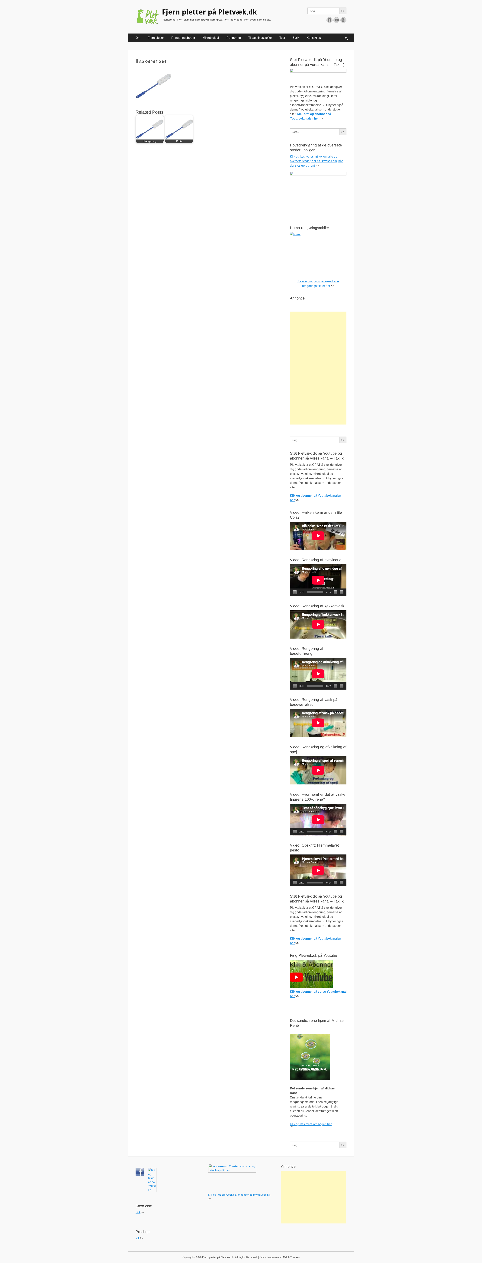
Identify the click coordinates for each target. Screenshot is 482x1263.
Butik (295, 37)
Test (282, 37)
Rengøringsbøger (183, 37)
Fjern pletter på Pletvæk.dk (209, 12)
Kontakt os (314, 37)
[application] (318, 580)
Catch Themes (291, 1257)
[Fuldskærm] (341, 592)
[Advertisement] (318, 368)
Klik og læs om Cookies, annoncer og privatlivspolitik (239, 1194)
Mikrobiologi (211, 37)
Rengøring (234, 37)
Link (138, 1212)
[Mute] (335, 592)
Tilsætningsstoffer (260, 37)
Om (138, 37)
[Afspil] (295, 592)
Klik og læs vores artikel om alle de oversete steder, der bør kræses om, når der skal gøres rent (316, 161)
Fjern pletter (156, 37)
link (138, 1237)
